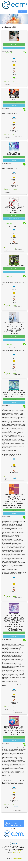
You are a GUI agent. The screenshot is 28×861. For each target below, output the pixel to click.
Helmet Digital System (17, 858)
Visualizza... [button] (15, 478)
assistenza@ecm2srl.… (17, 825)
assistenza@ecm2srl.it (15, 850)
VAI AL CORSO (14, 44)
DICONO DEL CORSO (14, 48)
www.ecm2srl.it (16, 852)
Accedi (22, 11)
